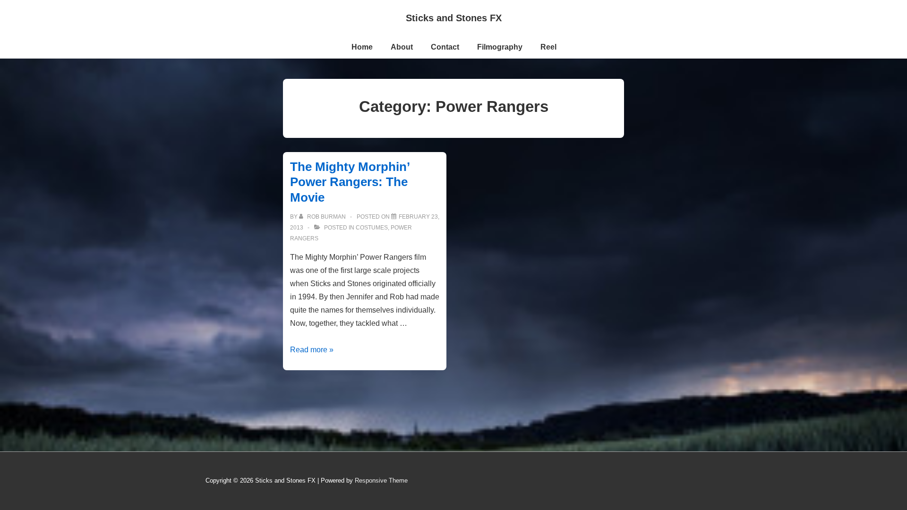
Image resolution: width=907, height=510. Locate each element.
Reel (548, 47)
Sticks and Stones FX (454, 18)
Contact (445, 47)
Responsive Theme (381, 480)
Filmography (499, 47)
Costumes (372, 227)
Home (362, 47)
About (402, 47)
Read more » (312, 350)
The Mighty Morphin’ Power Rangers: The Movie (350, 182)
